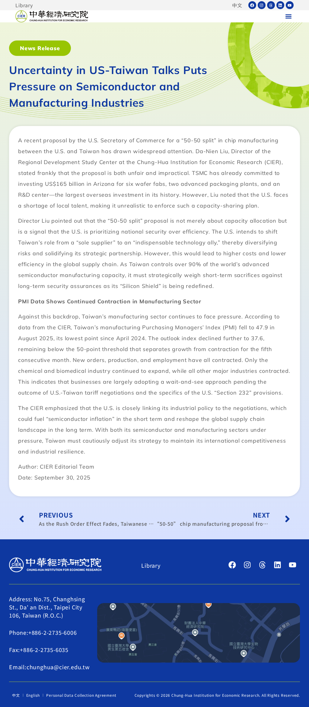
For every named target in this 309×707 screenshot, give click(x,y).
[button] (289, 16)
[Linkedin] (280, 5)
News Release (40, 48)
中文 (237, 5)
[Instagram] (262, 5)
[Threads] (271, 5)
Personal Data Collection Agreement (81, 695)
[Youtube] (290, 5)
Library (24, 5)
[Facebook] (252, 5)
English (33, 695)
